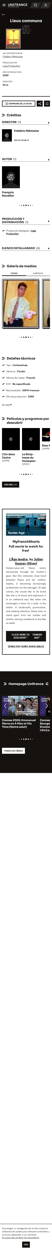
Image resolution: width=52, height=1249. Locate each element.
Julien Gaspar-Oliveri (29, 561)
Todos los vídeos (13, 751)
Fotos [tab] (14, 273)
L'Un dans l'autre (8, 456)
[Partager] (40, 104)
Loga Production (11, 65)
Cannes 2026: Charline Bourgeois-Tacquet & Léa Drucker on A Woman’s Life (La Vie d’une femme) (19, 725)
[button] (36, 283)
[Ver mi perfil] (45, 5)
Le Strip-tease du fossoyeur (29, 458)
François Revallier (8, 194)
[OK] (26, 1244)
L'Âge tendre (18, 559)
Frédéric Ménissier (13, 56)
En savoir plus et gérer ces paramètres (20, 1237)
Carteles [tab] (38, 273)
